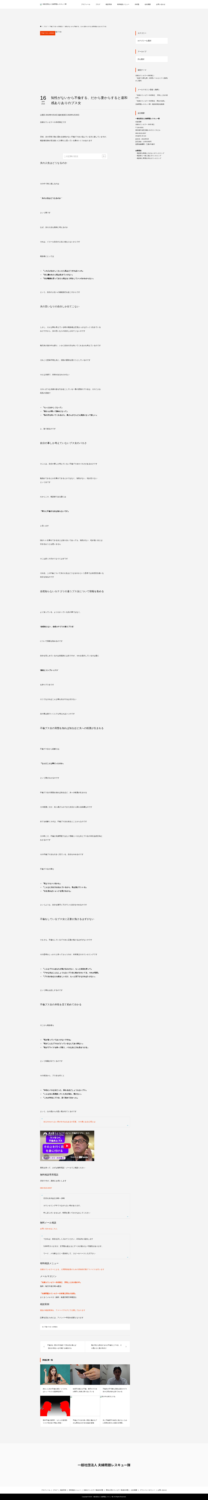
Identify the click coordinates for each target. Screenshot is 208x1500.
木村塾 (137, 4)
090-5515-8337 (46, 1188)
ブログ (98, 4)
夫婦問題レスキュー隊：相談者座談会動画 (149, 104)
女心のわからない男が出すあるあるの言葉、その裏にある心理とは (69, 1122)
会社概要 (148, 4)
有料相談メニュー (123, 4)
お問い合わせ (160, 4)
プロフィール (85, 4)
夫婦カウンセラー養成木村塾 (93, 1490)
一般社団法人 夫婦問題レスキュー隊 (104, 1464)
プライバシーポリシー (147, 1490)
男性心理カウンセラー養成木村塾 (117, 1490)
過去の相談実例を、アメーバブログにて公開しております (62, 1310)
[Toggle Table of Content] (102, 156)
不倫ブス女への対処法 (47, 33)
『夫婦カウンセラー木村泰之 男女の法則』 (150, 101)
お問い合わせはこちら (48, 1229)
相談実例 (109, 4)
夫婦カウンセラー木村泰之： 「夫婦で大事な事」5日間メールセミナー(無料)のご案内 (151, 78)
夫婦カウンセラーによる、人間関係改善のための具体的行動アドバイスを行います (72, 1269)
